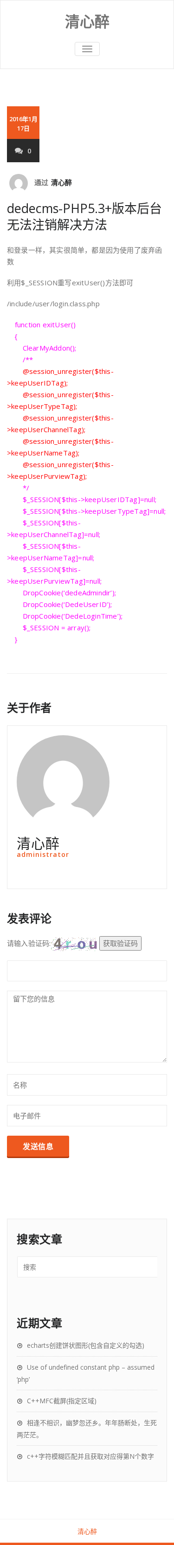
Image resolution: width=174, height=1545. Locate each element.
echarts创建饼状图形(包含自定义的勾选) (85, 1345)
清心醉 (61, 182)
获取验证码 (120, 943)
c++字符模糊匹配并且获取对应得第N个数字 (90, 1456)
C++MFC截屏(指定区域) (62, 1400)
